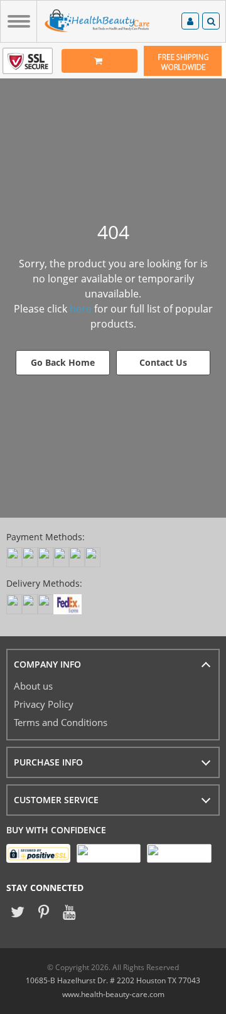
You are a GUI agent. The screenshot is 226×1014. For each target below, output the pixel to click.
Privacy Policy (43, 704)
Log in (190, 23)
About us (33, 686)
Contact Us (163, 362)
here (81, 309)
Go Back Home (63, 362)
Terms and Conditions (60, 722)
